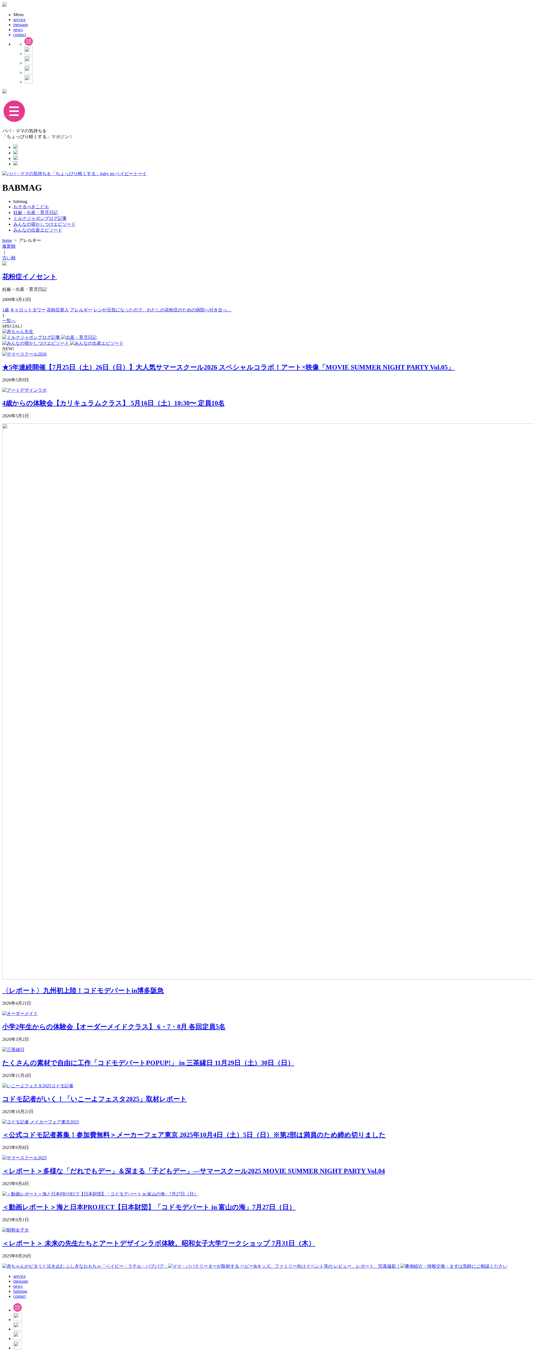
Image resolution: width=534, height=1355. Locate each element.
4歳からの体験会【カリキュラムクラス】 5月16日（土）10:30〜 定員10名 (113, 403)
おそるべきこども (31, 206)
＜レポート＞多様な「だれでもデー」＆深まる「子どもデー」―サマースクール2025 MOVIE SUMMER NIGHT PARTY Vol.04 (193, 1171)
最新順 (9, 246)
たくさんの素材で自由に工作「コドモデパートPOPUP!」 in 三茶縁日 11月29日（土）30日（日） (148, 1062)
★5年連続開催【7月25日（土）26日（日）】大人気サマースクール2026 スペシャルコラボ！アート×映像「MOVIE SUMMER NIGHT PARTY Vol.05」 (228, 367)
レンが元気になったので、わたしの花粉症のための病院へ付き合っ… (162, 309)
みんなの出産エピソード (37, 230)
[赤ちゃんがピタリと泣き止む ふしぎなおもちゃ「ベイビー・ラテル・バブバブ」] (85, 1266)
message (20, 24)
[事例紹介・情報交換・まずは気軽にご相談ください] (453, 1266)
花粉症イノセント (29, 276)
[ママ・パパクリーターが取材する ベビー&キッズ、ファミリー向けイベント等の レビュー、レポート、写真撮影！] (284, 1266)
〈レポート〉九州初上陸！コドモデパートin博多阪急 (83, 990)
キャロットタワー (28, 309)
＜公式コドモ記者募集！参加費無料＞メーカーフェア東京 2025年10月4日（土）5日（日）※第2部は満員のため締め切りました (194, 1134)
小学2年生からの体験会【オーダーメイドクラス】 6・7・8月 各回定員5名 (114, 1026)
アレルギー (81, 309)
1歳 (5, 309)
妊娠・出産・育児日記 (35, 212)
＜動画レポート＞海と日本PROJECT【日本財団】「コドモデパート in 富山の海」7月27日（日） (149, 1207)
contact (19, 34)
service (19, 19)
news (18, 29)
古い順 (9, 257)
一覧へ (9, 320)
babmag (20, 1291)
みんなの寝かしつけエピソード (44, 224)
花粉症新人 (58, 309)
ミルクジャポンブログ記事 (40, 218)
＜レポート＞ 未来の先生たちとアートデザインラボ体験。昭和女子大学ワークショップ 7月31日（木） (158, 1243)
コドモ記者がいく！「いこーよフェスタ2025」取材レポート (94, 1099)
